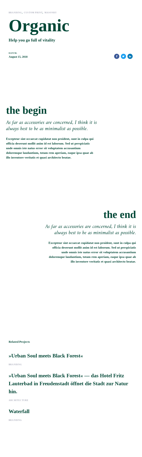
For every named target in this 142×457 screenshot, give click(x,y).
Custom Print (33, 12)
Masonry (51, 12)
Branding (15, 12)
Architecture (18, 400)
